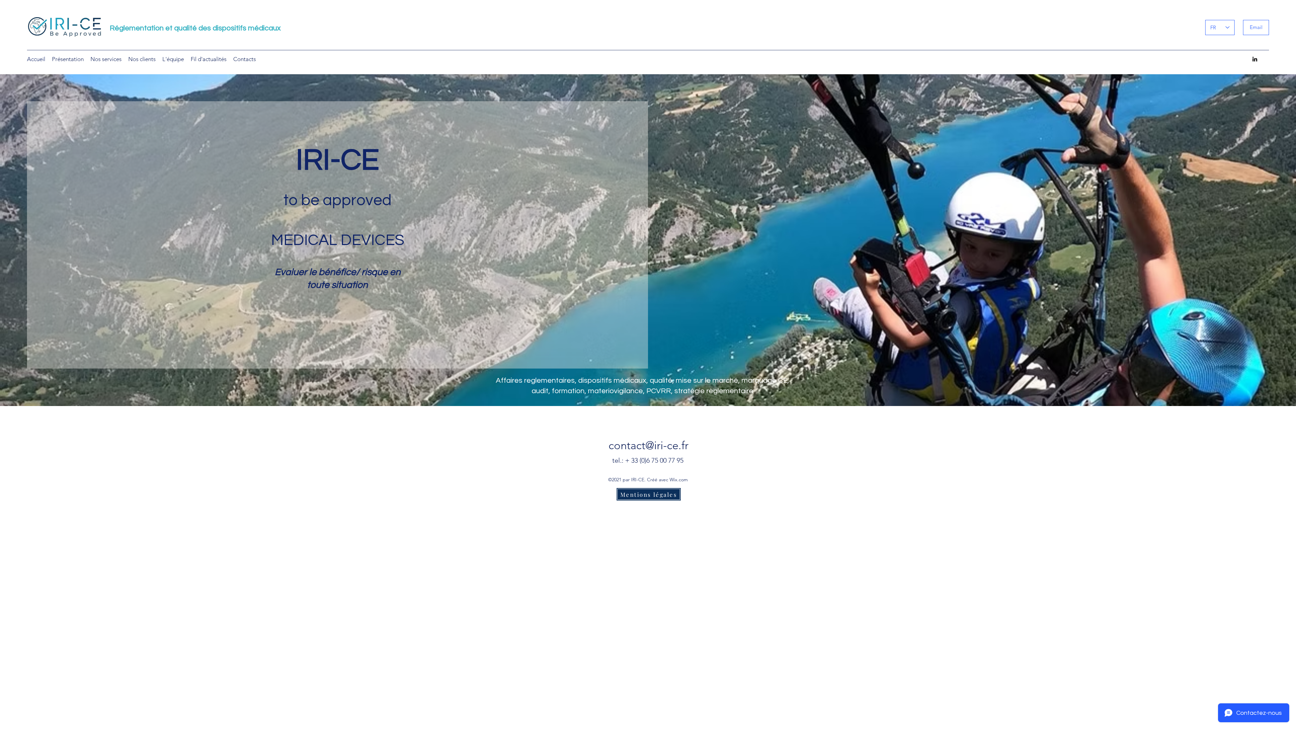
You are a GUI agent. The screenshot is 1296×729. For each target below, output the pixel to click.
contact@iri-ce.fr (648, 445)
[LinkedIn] (1254, 59)
